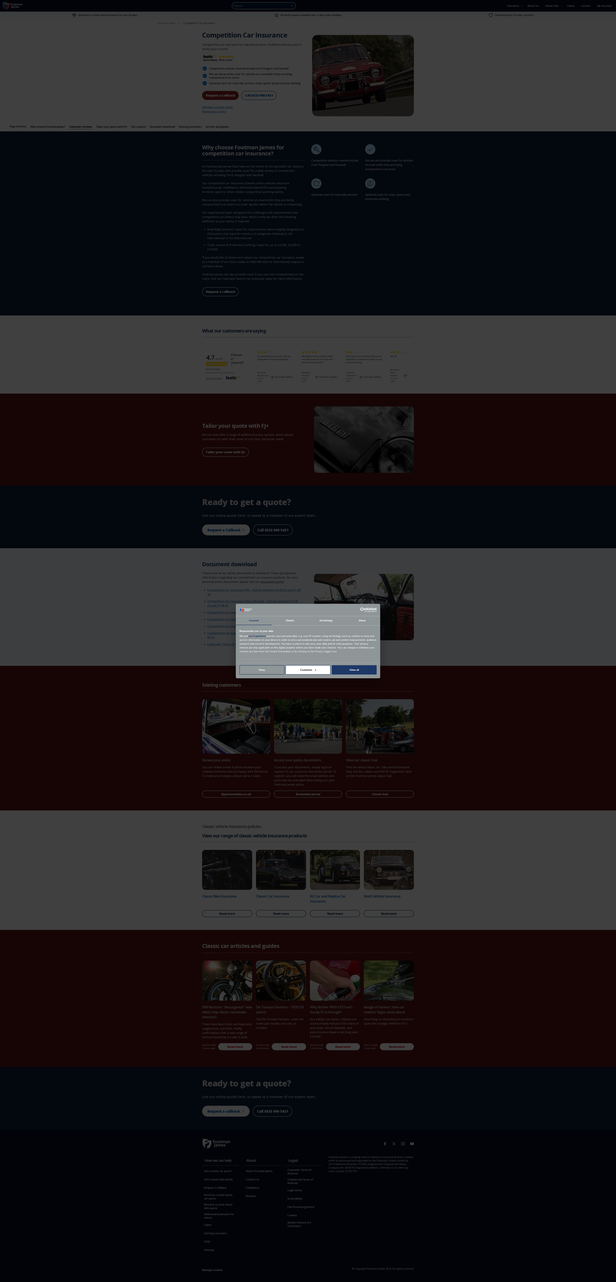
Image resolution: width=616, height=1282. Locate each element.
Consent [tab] (254, 620)
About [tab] (362, 620)
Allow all (354, 669)
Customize (306, 669)
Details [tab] (290, 620)
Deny (262, 669)
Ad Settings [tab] (326, 620)
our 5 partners (257, 636)
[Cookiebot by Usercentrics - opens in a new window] (363, 610)
